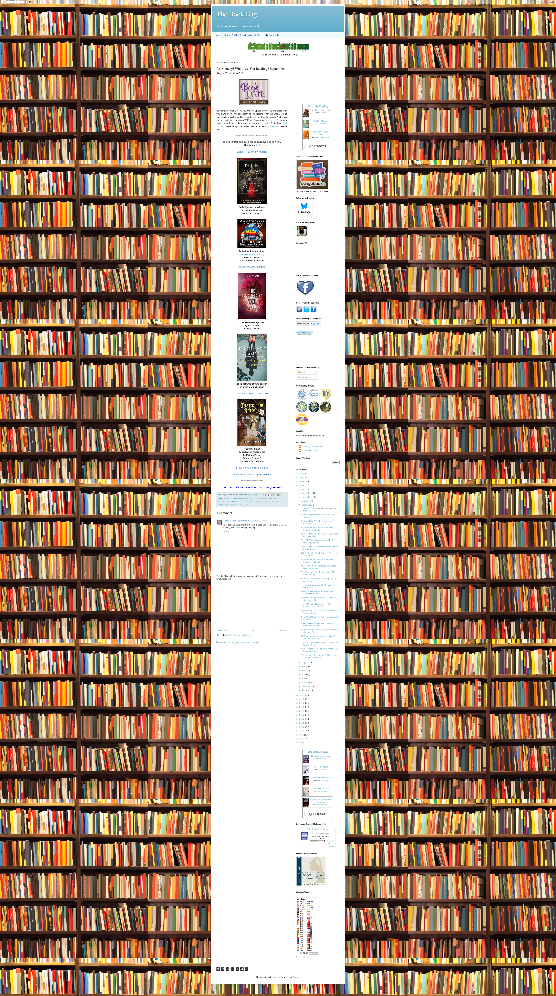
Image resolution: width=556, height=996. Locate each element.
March (305, 682)
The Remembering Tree (238, 505)
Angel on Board (321, 767)
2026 (301, 474)
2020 (301, 699)
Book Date (269, 126)
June (304, 670)
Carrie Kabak (322, 123)
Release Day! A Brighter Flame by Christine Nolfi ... (316, 522)
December (307, 493)
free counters (302, 957)
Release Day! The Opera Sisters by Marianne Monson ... (317, 624)
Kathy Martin (229, 521)
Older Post (282, 630)
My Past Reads (272, 34)
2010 (301, 739)
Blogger (295, 977)
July (304, 666)
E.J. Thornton (322, 769)
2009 (301, 742)
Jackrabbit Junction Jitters (238, 502)
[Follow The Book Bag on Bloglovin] (308, 325)
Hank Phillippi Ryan (322, 804)
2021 (301, 695)
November (307, 497)
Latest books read (318, 752)
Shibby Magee (321, 121)
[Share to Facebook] (277, 495)
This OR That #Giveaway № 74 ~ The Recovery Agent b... (318, 541)
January (306, 690)
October (306, 501)
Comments (305, 377)
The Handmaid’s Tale (321, 777)
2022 (301, 489)
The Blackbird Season (321, 756)
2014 (301, 723)
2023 (301, 485)
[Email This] (269, 495)
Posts (302, 372)
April (304, 678)
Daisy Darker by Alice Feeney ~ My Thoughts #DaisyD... (317, 592)
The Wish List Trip (321, 788)
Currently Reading (317, 106)
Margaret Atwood (322, 780)
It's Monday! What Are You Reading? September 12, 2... (318, 598)
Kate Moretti (322, 758)
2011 (301, 735)
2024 (301, 481)
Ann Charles (322, 112)
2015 (301, 719)
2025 (301, 478)
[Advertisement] (251, 604)
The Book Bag (236, 13)
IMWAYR (228, 499)
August (305, 662)
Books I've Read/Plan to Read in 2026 (242, 34)
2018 (301, 707)
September (307, 505)
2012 (301, 731)
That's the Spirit (256, 502)
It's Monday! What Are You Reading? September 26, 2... (318, 528)
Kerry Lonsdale (322, 791)
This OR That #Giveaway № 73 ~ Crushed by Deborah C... (316, 605)
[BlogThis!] (272, 495)
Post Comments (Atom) (239, 635)
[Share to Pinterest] (280, 495)
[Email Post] (264, 495)
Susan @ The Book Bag (313, 446)
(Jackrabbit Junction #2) (252, 254)
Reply (226, 531)
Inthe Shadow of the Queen (244, 499)
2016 (301, 715)
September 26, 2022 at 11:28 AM (252, 521)
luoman (276, 977)
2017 (301, 711)
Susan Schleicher (310, 450)
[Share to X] (274, 495)
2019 (301, 703)
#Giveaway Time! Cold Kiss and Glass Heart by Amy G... (318, 567)
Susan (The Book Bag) (318, 833)
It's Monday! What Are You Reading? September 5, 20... (318, 637)
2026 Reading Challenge (318, 828)
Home (217, 34)
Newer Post (222, 630)
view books (331, 846)
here (238, 527)
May (304, 674)
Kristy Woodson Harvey (322, 137)
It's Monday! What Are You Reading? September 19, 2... (318, 560)
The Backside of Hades (321, 110)
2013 (301, 727)
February (306, 686)
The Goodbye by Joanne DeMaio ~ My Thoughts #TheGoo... (319, 656)
